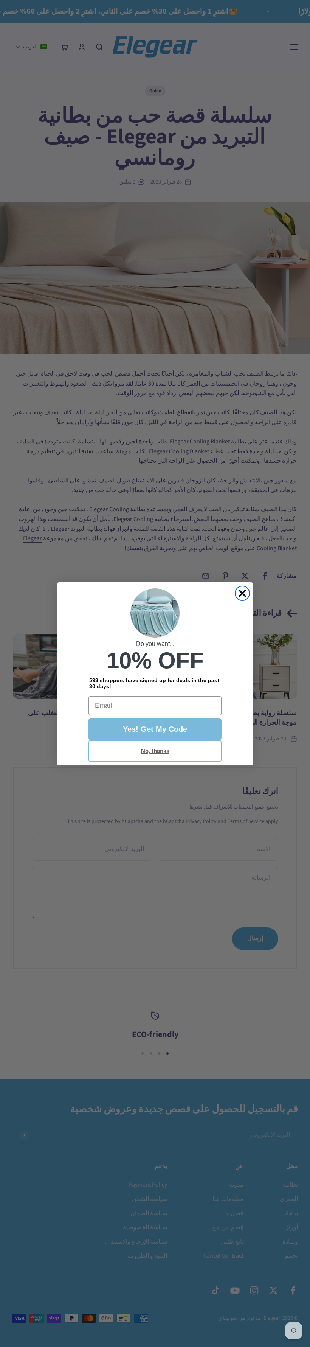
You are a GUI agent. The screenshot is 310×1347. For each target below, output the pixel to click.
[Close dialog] (242, 593)
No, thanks (155, 751)
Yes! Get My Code (155, 729)
